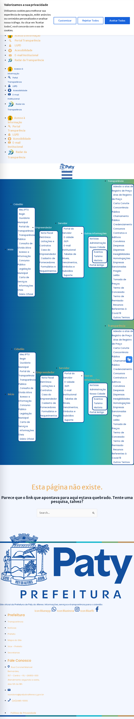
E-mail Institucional (69, 247)
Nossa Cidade (97, 247)
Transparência (116, 181)
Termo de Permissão (118, 298)
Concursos (119, 228)
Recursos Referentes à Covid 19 (119, 309)
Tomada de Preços (119, 281)
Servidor (62, 223)
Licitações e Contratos (47, 243)
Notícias (94, 238)
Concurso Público (24, 262)
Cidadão (18, 204)
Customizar (65, 20)
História (98, 260)
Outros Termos (121, 317)
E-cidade (69, 237)
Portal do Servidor (68, 231)
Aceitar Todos (117, 20)
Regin (22, 214)
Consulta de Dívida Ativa (25, 245)
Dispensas (119, 249)
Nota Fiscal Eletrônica (46, 235)
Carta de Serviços (23, 279)
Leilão (116, 275)
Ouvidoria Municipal (24, 220)
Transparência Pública (26, 237)
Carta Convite (121, 203)
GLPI (66, 241)
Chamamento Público (120, 218)
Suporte (68, 275)
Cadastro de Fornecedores (47, 260)
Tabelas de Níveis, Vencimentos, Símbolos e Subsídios (69, 263)
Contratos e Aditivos (119, 235)
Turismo (98, 256)
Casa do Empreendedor (48, 252)
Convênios (119, 241)
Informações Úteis (25, 288)
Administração (98, 243)
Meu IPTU (24, 209)
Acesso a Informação (24, 254)
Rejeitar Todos (90, 20)
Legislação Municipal (24, 271)
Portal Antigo (97, 265)
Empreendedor (43, 227)
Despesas (118, 245)
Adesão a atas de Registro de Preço (122, 188)
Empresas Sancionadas (119, 264)
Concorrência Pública (120, 209)
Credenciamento (122, 224)
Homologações (121, 258)
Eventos (98, 252)
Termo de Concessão (118, 290)
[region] (67, 17)
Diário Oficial (26, 294)
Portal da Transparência (26, 228)
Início (10, 249)
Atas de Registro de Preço (122, 197)
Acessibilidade (20, 90)
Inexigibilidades (121, 254)
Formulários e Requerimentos (48, 269)
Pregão (117, 271)
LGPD (15, 86)
